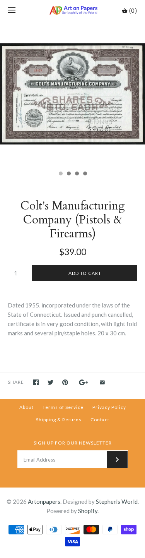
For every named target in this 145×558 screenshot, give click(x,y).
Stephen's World (117, 501)
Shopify (87, 510)
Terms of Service (63, 407)
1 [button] (60, 174)
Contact (99, 419)
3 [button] (76, 174)
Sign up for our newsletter (73, 443)
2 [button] (68, 174)
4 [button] (85, 174)
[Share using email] (102, 382)
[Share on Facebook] (36, 382)
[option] (72, 94)
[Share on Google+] (83, 382)
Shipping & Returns (59, 419)
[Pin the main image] (65, 382)
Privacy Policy (109, 407)
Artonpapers (44, 501)
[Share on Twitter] (50, 382)
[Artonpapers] (72, 10)
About (26, 407)
